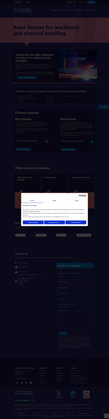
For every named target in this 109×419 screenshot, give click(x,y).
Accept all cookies (76, 222)
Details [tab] (54, 200)
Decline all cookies (33, 222)
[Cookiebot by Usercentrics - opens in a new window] (79, 196)
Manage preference (54, 222)
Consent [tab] (32, 200)
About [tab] (76, 200)
